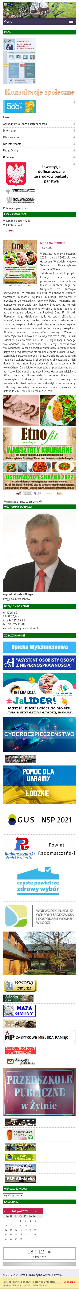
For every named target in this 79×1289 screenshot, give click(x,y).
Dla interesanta (12, 144)
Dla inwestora (11, 137)
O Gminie (8, 157)
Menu (7, 21)
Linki (6, 117)
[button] (74, 102)
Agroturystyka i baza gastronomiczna (25, 123)
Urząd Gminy (10, 150)
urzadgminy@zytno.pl (25, 628)
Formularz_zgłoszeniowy (20, 501)
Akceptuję (69, 1282)
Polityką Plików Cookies (34, 1285)
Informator (9, 130)
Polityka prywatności (15, 208)
